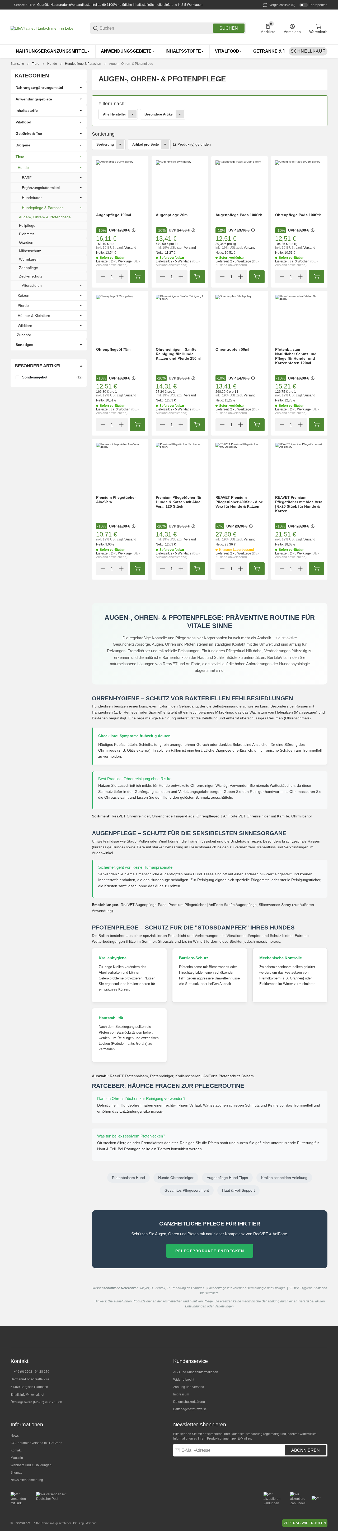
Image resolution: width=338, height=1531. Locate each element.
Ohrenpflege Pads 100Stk (298, 215)
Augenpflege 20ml (172, 215)
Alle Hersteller (114, 114)
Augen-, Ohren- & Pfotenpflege (131, 63)
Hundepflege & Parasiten (83, 63)
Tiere (35, 63)
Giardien (26, 242)
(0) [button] (282, 5)
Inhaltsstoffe (26, 110)
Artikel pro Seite (145, 144)
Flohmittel (27, 234)
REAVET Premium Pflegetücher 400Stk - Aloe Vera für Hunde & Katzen (239, 501)
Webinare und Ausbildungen (31, 1465)
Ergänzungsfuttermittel (41, 187)
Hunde (52, 63)
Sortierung (105, 144)
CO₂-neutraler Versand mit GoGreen (36, 1443)
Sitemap (16, 1472)
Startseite (17, 63)
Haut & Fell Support (238, 1190)
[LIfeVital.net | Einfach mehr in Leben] (43, 28)
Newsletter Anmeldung (27, 1480)
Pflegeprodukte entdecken (209, 1251)
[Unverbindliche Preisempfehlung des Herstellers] (133, 230)
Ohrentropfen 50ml (232, 349)
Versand (130, 247)
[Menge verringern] (102, 277)
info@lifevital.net (32, 1394)
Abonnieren (305, 1450)
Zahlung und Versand (188, 1387)
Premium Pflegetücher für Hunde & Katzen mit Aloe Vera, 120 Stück (178, 501)
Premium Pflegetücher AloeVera (116, 499)
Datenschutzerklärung (189, 1402)
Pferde (23, 305)
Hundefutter (32, 198)
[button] (120, 184)
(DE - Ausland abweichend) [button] (118, 263)
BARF (27, 177)
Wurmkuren (29, 259)
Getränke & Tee (29, 133)
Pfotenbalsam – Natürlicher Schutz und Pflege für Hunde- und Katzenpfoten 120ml (296, 356)
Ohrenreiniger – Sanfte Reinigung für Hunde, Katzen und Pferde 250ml (178, 353)
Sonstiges (24, 345)
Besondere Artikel (158, 114)
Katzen (23, 295)
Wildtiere (25, 325)
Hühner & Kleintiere (34, 315)
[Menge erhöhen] (121, 277)
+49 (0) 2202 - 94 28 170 (31, 1371)
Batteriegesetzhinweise (190, 1409)
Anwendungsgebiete (34, 99)
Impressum (181, 1394)
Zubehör (24, 335)
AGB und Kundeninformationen (195, 1372)
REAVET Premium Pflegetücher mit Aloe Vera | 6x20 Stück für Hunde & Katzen (298, 504)
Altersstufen (32, 285)
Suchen (228, 28)
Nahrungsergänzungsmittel (39, 87)
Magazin (17, 1458)
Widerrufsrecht (183, 1379)
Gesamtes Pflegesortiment (187, 1190)
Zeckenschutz (30, 276)
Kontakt (16, 1450)
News (15, 1435)
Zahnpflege (28, 268)
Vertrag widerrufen (305, 1523)
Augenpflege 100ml (113, 215)
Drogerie (23, 145)
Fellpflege (27, 225)
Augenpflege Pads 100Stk (238, 215)
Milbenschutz (30, 251)
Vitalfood (23, 122)
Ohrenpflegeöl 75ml (114, 349)
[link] (209, 110)
